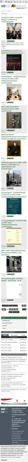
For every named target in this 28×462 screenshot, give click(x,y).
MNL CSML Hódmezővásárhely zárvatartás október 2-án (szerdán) (13, 252)
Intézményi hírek (10, 41)
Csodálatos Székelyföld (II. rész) (13, 389)
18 (22, 305)
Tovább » (3, 48)
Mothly (24, 335)
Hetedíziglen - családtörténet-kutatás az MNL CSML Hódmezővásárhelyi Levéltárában (13, 80)
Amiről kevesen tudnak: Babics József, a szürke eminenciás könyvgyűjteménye (13, 376)
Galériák (4, 325)
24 (12, 309)
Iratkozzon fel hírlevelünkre (6, 1)
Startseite (3, 11)
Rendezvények (10, 72)
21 (5, 309)
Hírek (3, 318)
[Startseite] (6, 5)
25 (14, 309)
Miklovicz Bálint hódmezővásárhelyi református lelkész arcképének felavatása (14, 137)
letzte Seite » (16, 312)
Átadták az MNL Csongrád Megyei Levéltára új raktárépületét (11, 19)
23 (10, 309)
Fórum (4, 328)
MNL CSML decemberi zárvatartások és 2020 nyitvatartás (10, 109)
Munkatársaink (6, 320)
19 (25, 305)
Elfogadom (4, 460)
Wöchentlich (14, 335)
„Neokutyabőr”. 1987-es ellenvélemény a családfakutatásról (9, 368)
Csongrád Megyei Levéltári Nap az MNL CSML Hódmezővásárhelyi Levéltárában (14, 223)
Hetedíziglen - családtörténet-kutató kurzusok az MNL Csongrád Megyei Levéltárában (13, 195)
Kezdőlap (9, 11)
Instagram (11, 1)
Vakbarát (17, 1)
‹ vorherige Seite (13, 305)
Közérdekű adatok (7, 323)
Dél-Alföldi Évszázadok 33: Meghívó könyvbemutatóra (12, 52)
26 (17, 309)
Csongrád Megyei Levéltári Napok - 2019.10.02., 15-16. (12, 279)
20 (2, 309)
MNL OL (9, 362)
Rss (14, 1)
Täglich (5, 335)
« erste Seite (5, 305)
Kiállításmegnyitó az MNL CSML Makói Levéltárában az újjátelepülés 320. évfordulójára (14, 165)
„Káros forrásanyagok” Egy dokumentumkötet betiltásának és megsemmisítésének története (13, 359)
